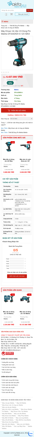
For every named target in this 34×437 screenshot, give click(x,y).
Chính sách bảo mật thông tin (10, 385)
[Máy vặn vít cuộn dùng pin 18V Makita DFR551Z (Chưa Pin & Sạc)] (15, 146)
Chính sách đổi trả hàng (8, 392)
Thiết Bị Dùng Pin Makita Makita (17, 132)
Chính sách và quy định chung (10, 380)
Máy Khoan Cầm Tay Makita (19, 411)
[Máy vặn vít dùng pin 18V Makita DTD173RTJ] (18, 299)
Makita (16, 90)
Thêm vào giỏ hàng (18, 110)
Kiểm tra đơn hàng (7, 370)
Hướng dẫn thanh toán (8, 365)
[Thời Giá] (17, 4)
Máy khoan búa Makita (9, 416)
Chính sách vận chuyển (8, 387)
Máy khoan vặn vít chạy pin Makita (12, 405)
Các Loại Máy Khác (20, 426)
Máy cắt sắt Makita (7, 420)
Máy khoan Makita (26, 409)
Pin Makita (5, 411)
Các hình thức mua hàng (8, 367)
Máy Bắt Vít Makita (7, 418)
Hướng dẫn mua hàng (8, 362)
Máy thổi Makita (21, 403)
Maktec (4, 428)
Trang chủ (4, 26)
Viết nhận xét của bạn (17, 276)
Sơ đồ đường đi (6, 372)
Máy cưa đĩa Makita (20, 413)
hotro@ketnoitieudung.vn (13, 350)
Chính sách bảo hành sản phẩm (10, 382)
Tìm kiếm (29, 10)
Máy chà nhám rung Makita (10, 409)
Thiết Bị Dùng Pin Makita (17, 26)
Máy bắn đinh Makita (8, 424)
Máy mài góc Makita (8, 403)
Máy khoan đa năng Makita (10, 422)
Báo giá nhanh (23, 14)
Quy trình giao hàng (7, 390)
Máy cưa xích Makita (23, 424)
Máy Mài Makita (7, 413)
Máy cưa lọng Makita (22, 418)
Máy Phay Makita (23, 416)
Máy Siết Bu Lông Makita (23, 420)
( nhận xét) (15, 254)
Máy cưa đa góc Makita (9, 407)
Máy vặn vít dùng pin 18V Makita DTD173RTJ (18, 313)
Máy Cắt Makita (7, 426)
